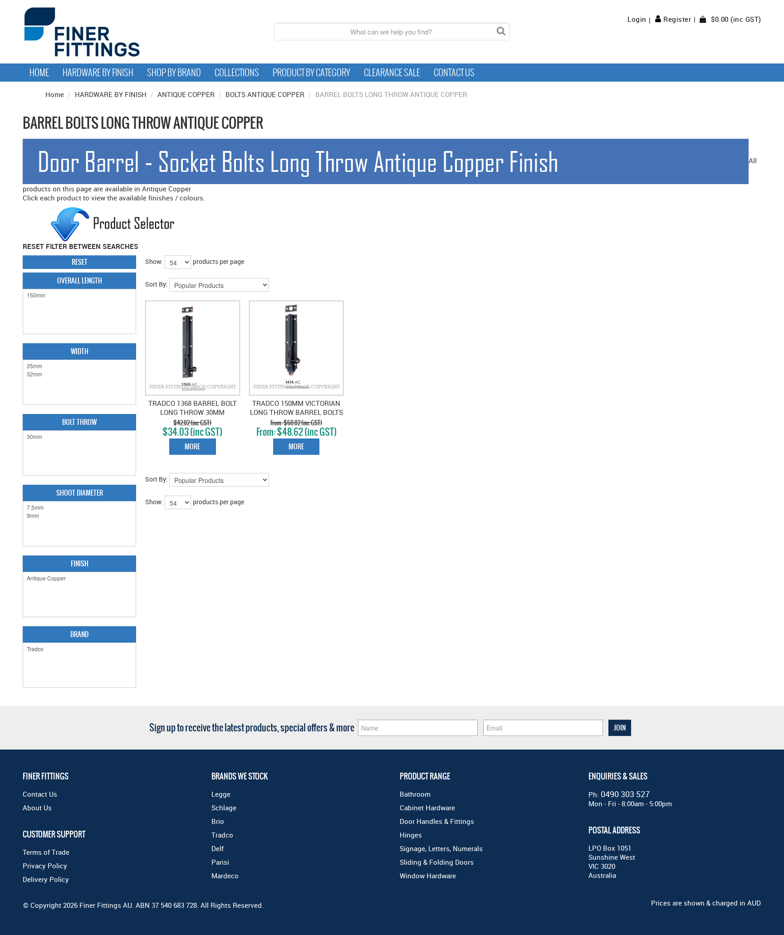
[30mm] (79, 437)
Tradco (222, 834)
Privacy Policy (45, 865)
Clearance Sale (392, 72)
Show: (154, 261)
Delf (217, 848)
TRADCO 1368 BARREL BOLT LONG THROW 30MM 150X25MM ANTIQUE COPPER (192, 412)
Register (677, 19)
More (192, 446)
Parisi (220, 862)
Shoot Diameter (79, 492)
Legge (220, 794)
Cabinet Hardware (427, 807)
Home (39, 72)
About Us (37, 807)
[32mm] (79, 374)
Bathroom (415, 794)
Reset (80, 262)
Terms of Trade (46, 852)
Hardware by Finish (98, 72)
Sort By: (156, 284)
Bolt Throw (79, 422)
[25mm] (79, 366)
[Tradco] (79, 649)
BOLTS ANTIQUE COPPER (264, 94)
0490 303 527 (625, 794)
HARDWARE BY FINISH (111, 94)
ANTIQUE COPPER (186, 94)
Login (637, 19)
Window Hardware (428, 875)
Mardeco (225, 875)
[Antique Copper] (79, 578)
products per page (218, 261)
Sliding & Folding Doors (437, 862)
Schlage (223, 807)
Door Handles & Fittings (437, 821)
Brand (79, 634)
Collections (237, 72)
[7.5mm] (79, 507)
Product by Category (311, 72)
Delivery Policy (46, 879)
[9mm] (79, 515)
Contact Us (454, 72)
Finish (79, 563)
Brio (217, 821)
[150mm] (79, 295)
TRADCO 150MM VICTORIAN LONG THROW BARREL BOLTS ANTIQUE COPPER (296, 412)
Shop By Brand (174, 72)
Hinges (411, 834)
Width (79, 351)
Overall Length (79, 280)
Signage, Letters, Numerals (441, 848)
